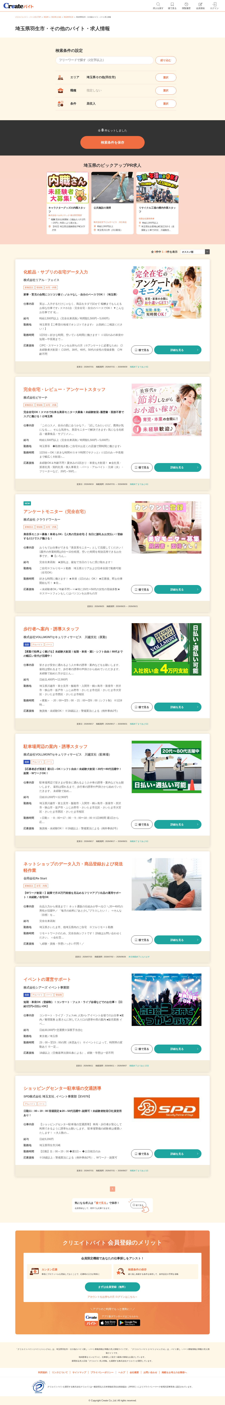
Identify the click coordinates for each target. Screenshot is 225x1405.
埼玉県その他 (56, 17)
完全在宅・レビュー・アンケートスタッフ (65, 389)
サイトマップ (79, 1372)
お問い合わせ (150, 1372)
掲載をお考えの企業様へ (174, 1372)
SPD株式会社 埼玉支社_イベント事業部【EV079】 (57, 1096)
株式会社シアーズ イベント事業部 (46, 987)
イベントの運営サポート (47, 979)
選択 (165, 77)
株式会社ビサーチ (35, 397)
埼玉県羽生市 (68, 17)
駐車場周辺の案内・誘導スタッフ (56, 746)
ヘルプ (121, 1372)
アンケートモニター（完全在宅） (56, 511)
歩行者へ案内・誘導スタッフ (51, 628)
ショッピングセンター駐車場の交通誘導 (62, 1088)
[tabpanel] (112, 203)
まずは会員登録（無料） (112, 1286)
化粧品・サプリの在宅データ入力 (56, 272)
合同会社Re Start (35, 878)
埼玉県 (46, 17)
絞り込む (165, 60)
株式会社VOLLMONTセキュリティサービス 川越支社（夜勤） (66, 637)
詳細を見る (177, 349)
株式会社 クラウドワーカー (42, 519)
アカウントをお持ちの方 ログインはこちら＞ (112, 1296)
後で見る (144, 349)
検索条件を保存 (112, 142)
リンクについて (60, 1372)
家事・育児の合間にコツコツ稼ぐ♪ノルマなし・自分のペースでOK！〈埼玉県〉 (71, 294)
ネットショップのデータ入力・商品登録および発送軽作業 (73, 867)
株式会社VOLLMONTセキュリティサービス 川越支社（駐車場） (68, 754)
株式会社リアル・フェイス (41, 280)
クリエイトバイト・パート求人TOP (28, 17)
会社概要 (134, 1372)
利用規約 (42, 1372)
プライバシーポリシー (102, 1372)
